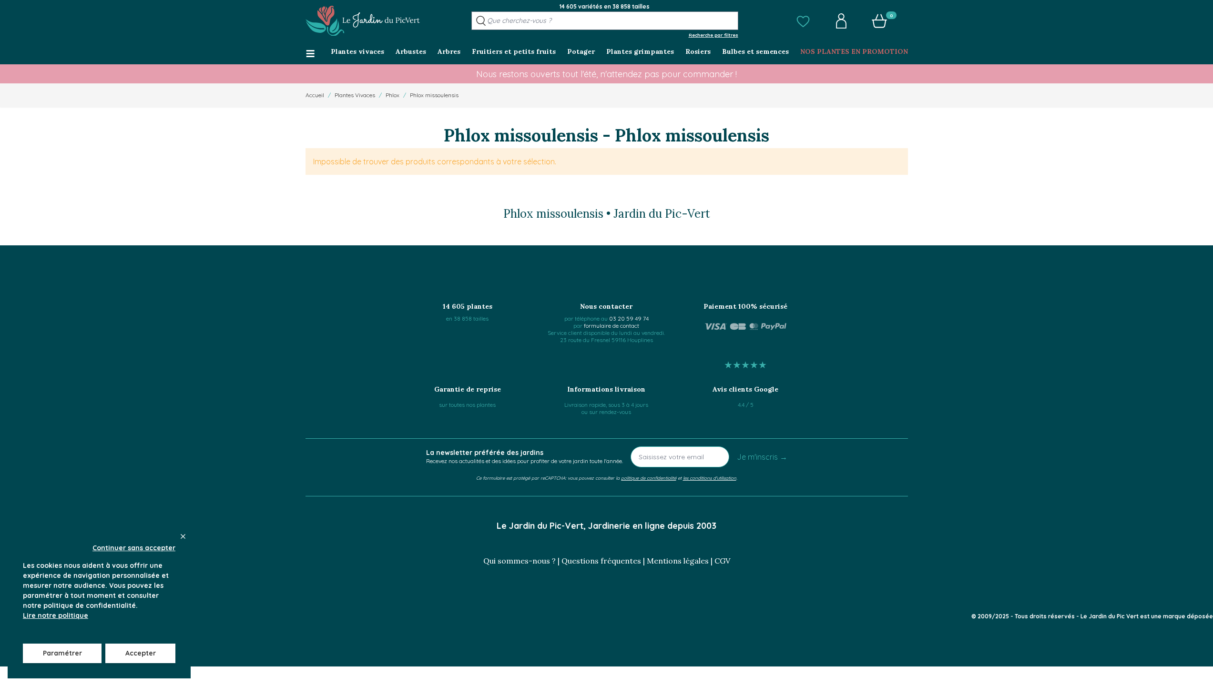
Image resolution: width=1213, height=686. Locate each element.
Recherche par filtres (713, 35)
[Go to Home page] (363, 21)
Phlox (392, 95)
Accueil (315, 95)
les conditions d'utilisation (709, 478)
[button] (803, 20)
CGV (722, 560)
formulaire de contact (611, 325)
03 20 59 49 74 (629, 318)
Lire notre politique (55, 615)
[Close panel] (183, 536)
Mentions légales (678, 560)
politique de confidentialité (648, 478)
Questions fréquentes (601, 560)
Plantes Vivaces (355, 95)
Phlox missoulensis (434, 95)
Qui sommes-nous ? (519, 560)
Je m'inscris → (762, 457)
